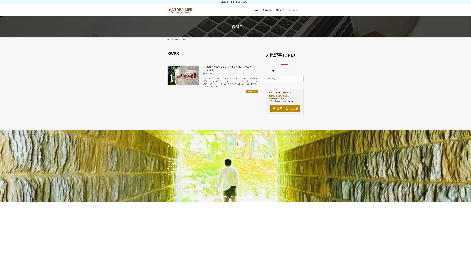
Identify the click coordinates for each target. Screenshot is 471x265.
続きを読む (252, 91)
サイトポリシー (252, 132)
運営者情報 (226, 132)
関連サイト (238, 132)
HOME (215, 132)
